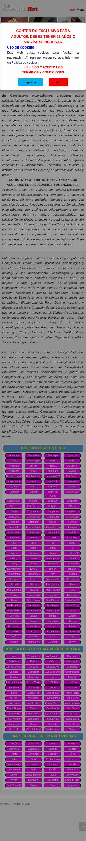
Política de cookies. (25, 62)
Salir (59, 82)
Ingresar (30, 82)
